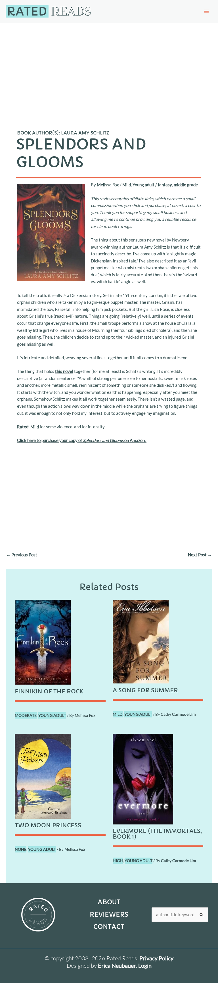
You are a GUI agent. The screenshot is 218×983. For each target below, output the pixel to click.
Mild (126, 184)
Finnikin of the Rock (49, 691)
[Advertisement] (109, 65)
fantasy (165, 184)
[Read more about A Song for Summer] (141, 641)
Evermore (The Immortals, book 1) (157, 834)
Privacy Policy (156, 958)
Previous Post (21, 554)
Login (145, 965)
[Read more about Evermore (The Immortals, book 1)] (143, 778)
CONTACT (108, 927)
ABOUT (109, 902)
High (118, 860)
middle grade (186, 184)
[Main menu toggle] (206, 11)
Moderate (26, 715)
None (20, 849)
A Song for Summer (145, 690)
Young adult (143, 184)
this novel (64, 371)
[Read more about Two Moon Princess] (43, 775)
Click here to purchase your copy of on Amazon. (81, 440)
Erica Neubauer (117, 965)
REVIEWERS (109, 914)
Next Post (200, 554)
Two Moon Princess (48, 825)
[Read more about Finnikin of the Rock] (43, 641)
